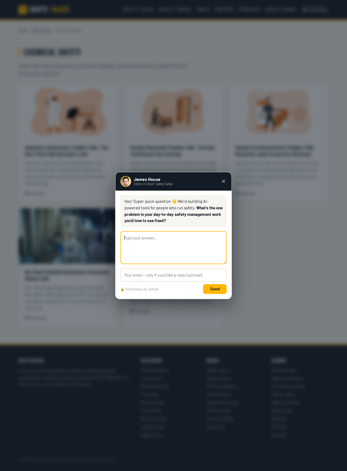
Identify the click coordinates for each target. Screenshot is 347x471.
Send (215, 289)
